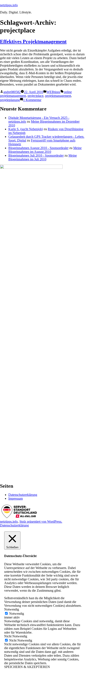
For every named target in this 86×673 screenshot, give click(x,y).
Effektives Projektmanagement (33, 41)
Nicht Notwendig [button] (15, 636)
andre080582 (12, 92)
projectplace (35, 95)
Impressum (15, 498)
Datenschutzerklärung (22, 494)
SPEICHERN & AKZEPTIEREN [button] (27, 667)
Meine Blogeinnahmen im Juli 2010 (42, 157)
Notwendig (16, 613)
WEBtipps (53, 92)
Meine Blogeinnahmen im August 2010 (45, 149)
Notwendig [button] (11, 609)
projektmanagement (58, 95)
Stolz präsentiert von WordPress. (40, 521)
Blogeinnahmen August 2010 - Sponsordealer (38, 148)
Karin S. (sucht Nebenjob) (25, 129)
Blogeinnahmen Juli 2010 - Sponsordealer (36, 155)
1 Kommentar (32, 100)
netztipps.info (9, 5)
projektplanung (10, 100)
